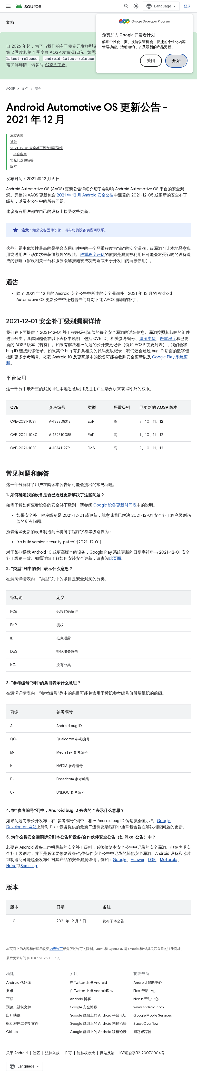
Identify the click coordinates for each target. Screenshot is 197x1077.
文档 (10, 22)
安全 (38, 88)
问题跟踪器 (142, 1031)
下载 (9, 999)
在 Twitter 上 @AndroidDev (91, 990)
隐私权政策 (86, 1053)
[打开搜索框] (126, 6)
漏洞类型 (147, 338)
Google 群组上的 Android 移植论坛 (98, 1031)
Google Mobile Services (152, 1015)
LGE (152, 859)
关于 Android (17, 1053)
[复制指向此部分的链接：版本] (23, 888)
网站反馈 (107, 1053)
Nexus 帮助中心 (146, 999)
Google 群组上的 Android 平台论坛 (98, 1015)
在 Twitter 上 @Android (88, 982)
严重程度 (168, 338)
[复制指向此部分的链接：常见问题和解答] (54, 474)
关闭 (151, 60)
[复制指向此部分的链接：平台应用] (31, 378)
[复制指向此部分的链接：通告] (23, 283)
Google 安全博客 (83, 1007)
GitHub (12, 1031)
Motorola (168, 859)
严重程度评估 (92, 254)
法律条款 (52, 1053)
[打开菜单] (8, 6)
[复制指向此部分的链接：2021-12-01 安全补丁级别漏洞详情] (106, 322)
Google (119, 859)
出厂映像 (13, 1015)
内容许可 (56, 949)
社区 (36, 1053)
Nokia (11, 865)
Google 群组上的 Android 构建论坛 (98, 1023)
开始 (176, 60)
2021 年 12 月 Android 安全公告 (85, 195)
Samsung (29, 865)
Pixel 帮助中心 (144, 990)
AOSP (10, 88)
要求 (9, 990)
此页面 (115, 558)
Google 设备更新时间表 (115, 505)
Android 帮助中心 (147, 982)
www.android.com (148, 1007)
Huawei (137, 859)
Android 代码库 (18, 982)
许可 (68, 1053)
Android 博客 (80, 999)
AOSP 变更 (55, 64)
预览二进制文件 (18, 1007)
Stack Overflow (146, 1023)
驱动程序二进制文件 (22, 1023)
